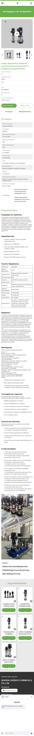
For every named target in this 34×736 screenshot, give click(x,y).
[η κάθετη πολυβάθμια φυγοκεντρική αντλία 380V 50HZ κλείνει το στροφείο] (25, 622)
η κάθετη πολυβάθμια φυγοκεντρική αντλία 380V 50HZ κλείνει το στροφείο (25, 633)
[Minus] (32, 697)
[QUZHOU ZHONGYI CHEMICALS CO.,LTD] (17, 3)
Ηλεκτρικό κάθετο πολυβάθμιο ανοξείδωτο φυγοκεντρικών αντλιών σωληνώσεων (8, 633)
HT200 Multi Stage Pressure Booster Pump (15, 570)
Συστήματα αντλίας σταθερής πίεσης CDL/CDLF (9, 605)
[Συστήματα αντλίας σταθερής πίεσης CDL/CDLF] (8, 594)
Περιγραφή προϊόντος (25, 111)
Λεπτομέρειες (9, 111)
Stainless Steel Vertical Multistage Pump (14, 566)
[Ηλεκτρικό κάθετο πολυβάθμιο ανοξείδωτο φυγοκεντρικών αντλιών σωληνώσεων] (8, 622)
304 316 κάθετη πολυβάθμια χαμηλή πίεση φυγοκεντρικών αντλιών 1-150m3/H (25, 605)
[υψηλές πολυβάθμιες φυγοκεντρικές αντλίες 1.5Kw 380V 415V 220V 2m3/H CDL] (8, 650)
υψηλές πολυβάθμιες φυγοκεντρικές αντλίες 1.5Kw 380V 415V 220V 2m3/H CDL (8, 661)
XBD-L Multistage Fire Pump (11, 574)
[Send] (31, 733)
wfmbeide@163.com (10, 690)
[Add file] (2, 733)
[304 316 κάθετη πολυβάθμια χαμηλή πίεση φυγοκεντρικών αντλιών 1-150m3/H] (25, 594)
